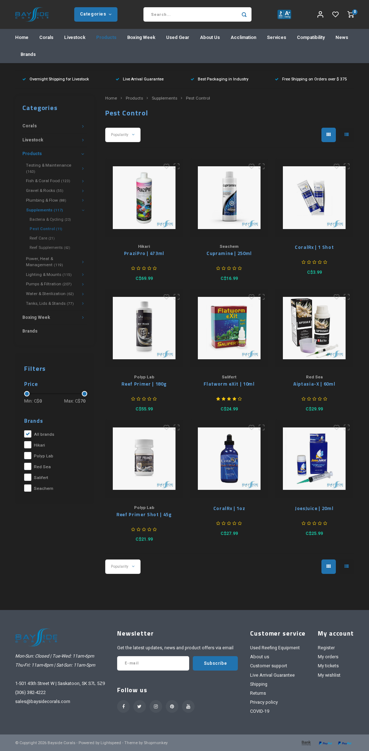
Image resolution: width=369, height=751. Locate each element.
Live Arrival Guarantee (143, 79)
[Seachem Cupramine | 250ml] (229, 198)
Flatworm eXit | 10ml (229, 384)
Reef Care (42, 238)
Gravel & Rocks (44, 191)
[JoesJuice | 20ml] (314, 459)
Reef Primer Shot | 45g (144, 514)
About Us (210, 37)
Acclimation (243, 37)
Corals (46, 37)
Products (106, 37)
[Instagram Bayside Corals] (156, 706)
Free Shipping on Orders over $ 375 (314, 79)
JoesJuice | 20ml (314, 508)
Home (21, 37)
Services (276, 37)
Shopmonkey (156, 743)
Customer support (268, 666)
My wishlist (329, 675)
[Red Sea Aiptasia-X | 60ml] (314, 328)
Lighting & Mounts (49, 275)
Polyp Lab (43, 456)
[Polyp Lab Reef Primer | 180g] (144, 328)
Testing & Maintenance (48, 168)
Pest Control (46, 229)
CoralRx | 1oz (229, 508)
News (341, 37)
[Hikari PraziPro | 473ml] (144, 198)
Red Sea (42, 467)
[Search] (244, 14)
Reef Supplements (50, 248)
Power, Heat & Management (44, 262)
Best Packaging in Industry (223, 79)
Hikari (39, 445)
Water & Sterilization (50, 294)
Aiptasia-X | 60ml (314, 384)
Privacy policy (264, 702)
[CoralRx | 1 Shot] (314, 198)
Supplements (44, 210)
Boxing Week (141, 37)
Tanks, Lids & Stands (50, 303)
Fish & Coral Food (48, 181)
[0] (350, 14)
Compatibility (311, 37)
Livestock (74, 37)
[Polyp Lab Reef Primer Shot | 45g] (144, 459)
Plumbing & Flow (46, 200)
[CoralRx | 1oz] (229, 459)
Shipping (258, 684)
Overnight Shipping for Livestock (59, 79)
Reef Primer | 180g (143, 384)
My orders (328, 657)
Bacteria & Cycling (50, 219)
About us (259, 657)
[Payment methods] (305, 742)
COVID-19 (259, 711)
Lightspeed (111, 743)
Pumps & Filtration (49, 284)
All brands (44, 434)
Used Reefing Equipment (275, 648)
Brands (28, 54)
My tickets (328, 666)
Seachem (43, 489)
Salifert (41, 478)
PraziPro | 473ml (144, 253)
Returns (258, 693)
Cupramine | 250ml (229, 253)
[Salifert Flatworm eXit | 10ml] (229, 328)
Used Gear (177, 37)
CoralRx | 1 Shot (314, 247)
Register (326, 648)
